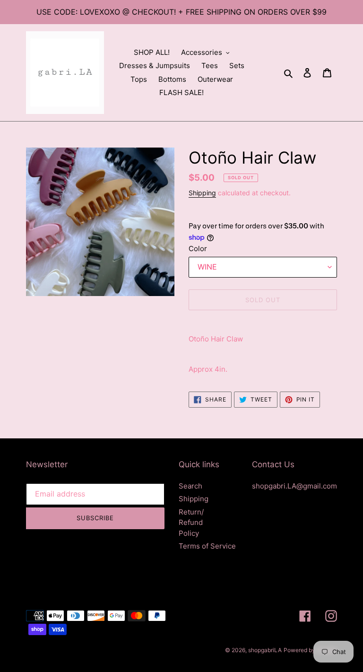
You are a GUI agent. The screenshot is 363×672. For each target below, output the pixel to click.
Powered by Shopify (310, 650)
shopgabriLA (265, 650)
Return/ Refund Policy (191, 522)
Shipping (202, 193)
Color (198, 248)
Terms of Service (207, 545)
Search (190, 485)
